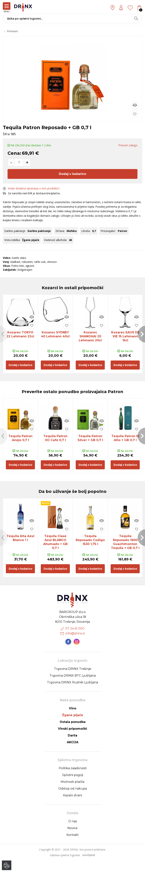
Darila (72, 735)
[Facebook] (68, 642)
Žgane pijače (72, 715)
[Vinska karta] (130, 7)
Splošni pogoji (72, 775)
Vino (72, 708)
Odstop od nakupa (72, 788)
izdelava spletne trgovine (65, 855)
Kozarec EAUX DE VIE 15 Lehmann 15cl (125, 336)
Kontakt (72, 835)
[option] (72, 77)
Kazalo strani (72, 795)
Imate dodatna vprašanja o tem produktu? (33, 188)
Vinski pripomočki (72, 728)
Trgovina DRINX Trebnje (72, 669)
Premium (12, 31)
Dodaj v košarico (72, 174)
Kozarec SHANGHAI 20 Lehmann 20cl (90, 336)
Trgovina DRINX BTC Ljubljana (72, 675)
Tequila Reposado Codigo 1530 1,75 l (90, 540)
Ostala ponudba (73, 722)
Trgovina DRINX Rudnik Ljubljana (72, 682)
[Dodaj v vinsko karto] (135, 114)
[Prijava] (121, 7)
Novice (72, 828)
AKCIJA (72, 742)
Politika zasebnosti (72, 768)
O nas (72, 821)
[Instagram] (77, 642)
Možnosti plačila (72, 782)
